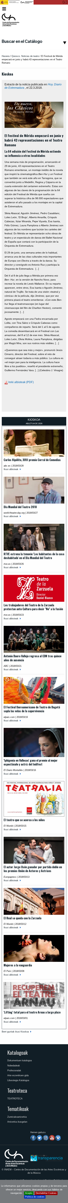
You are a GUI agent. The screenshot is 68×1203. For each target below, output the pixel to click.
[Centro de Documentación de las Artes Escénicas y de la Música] (10, 20)
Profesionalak (14, 1070)
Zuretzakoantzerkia (17, 1117)
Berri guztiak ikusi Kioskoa (15, 1031)
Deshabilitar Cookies (46, 1193)
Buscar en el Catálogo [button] (22, 41)
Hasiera (5, 56)
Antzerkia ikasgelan (17, 1121)
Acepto (28, 1193)
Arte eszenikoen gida (18, 1075)
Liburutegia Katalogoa (18, 1080)
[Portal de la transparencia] (46, 1157)
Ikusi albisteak (11, 469)
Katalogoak (17, 1052)
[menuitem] (60, 9)
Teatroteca (17, 1090)
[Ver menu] (4, 8)
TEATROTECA (14, 1098)
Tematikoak (18, 1108)
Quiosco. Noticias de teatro (25, 56)
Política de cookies (34, 1196)
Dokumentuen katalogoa (19, 1060)
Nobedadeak (13, 1065)
